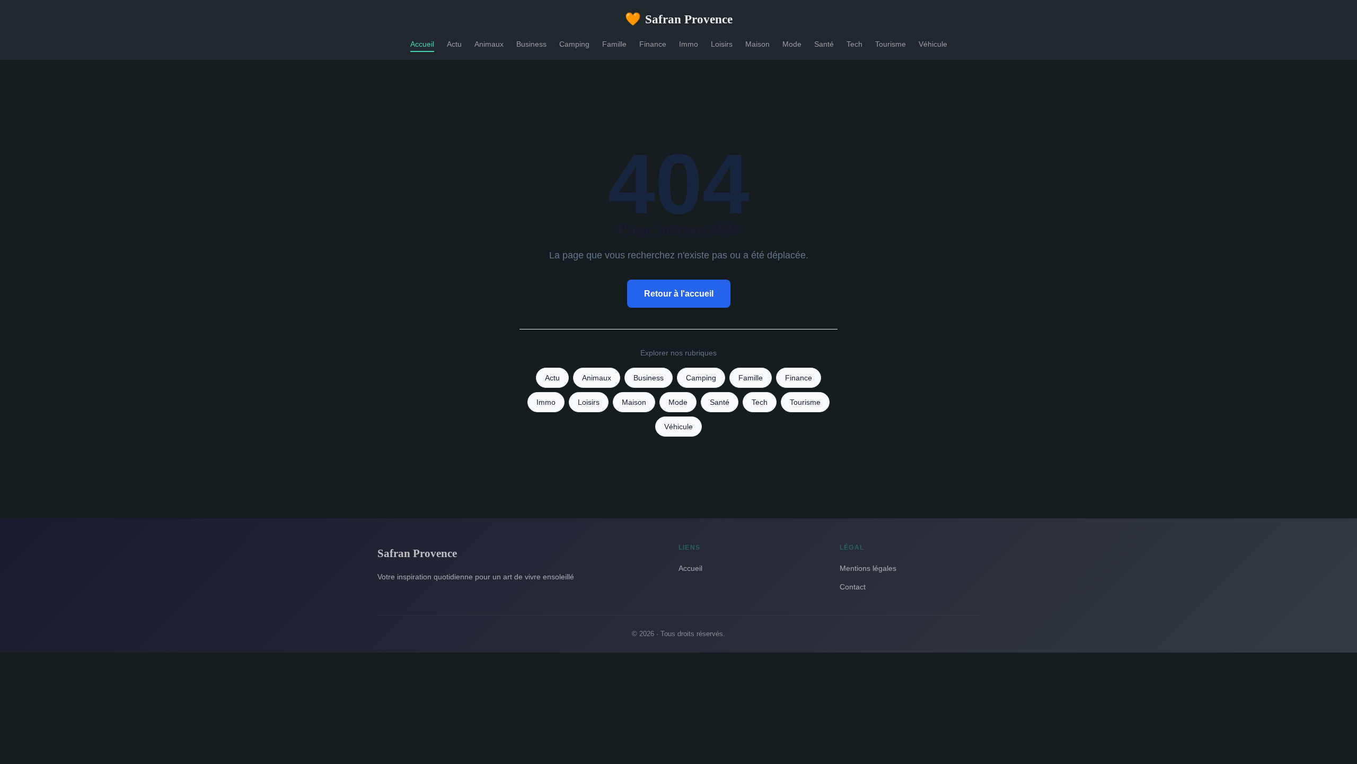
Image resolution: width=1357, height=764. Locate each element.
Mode (791, 44)
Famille (614, 44)
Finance (652, 44)
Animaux (489, 44)
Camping (574, 44)
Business (531, 44)
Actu (454, 44)
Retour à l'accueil (678, 293)
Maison (757, 44)
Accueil (422, 44)
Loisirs (722, 44)
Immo (688, 44)
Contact (853, 587)
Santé (824, 44)
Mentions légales (868, 568)
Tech (854, 44)
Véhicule (933, 44)
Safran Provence (679, 19)
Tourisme (890, 44)
